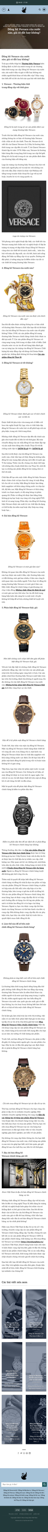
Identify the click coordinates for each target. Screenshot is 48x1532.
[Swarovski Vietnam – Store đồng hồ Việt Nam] (24, 9)
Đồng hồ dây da (17, 1498)
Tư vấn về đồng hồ (37, 26)
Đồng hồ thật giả (28, 1500)
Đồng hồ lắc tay (34, 1495)
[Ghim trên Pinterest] (27, 1453)
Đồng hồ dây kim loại (31, 1498)
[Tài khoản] (8, 9)
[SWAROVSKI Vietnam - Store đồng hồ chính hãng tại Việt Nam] (24, 1475)
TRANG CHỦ (13, 1514)
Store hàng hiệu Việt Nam (29, 1517)
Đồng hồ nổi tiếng (12, 25)
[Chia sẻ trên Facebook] (18, 1453)
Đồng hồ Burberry (24, 1490)
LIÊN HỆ (36, 1514)
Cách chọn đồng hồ (29, 25)
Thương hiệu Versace (19, 26)
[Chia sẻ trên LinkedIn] (30, 1453)
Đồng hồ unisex (8, 1495)
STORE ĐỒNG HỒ (25, 1514)
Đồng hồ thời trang (21, 1495)
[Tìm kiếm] (40, 9)
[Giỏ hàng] (44, 9)
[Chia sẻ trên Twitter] (21, 1453)
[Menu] (4, 10)
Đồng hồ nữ (30, 1493)
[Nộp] (44, 1484)
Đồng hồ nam (20, 1493)
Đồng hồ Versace (38, 1490)
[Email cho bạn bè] (24, 1453)
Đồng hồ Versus (9, 1493)
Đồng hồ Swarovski (10, 1490)
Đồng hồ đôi (39, 1493)
